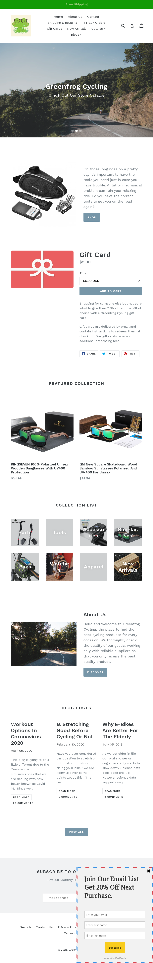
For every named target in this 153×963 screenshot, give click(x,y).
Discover (95, 672)
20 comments (23, 803)
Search (25, 927)
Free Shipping (77, 4)
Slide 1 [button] (72, 131)
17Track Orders (94, 22)
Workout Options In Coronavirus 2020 (26, 733)
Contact (93, 17)
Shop (91, 217)
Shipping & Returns (62, 22)
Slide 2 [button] (76, 131)
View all (76, 832)
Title (82, 273)
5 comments (68, 796)
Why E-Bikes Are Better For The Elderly (120, 730)
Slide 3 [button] (80, 131)
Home (58, 17)
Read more (21, 797)
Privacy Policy (68, 927)
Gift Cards (54, 28)
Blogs (77, 34)
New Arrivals (76, 28)
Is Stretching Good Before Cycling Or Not (75, 730)
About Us (75, 17)
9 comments (113, 796)
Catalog (99, 28)
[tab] (72, 131)
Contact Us (44, 927)
